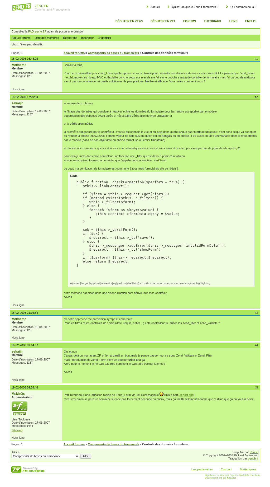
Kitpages (232, 477)
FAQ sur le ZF (37, 31)
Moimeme (19, 65)
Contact (226, 469)
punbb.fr (253, 458)
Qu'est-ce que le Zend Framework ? (195, 6)
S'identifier (104, 37)
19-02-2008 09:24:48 (24, 387)
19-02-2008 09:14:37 (24, 345)
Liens (233, 21)
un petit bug (186, 394)
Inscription (87, 37)
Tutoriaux (212, 21)
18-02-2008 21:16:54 (24, 312)
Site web (17, 430)
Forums (189, 21)
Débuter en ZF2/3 (129, 21)
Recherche (70, 37)
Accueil (155, 6)
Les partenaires (202, 469)
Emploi (250, 21)
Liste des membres (47, 37)
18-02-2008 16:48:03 (24, 58)
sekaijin (17, 103)
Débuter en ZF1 (163, 21)
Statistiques (248, 469)
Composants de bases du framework (113, 52)
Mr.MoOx (18, 394)
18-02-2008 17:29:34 (24, 97)
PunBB (254, 452)
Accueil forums (21, 37)
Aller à (16, 452)
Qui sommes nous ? (243, 6)
